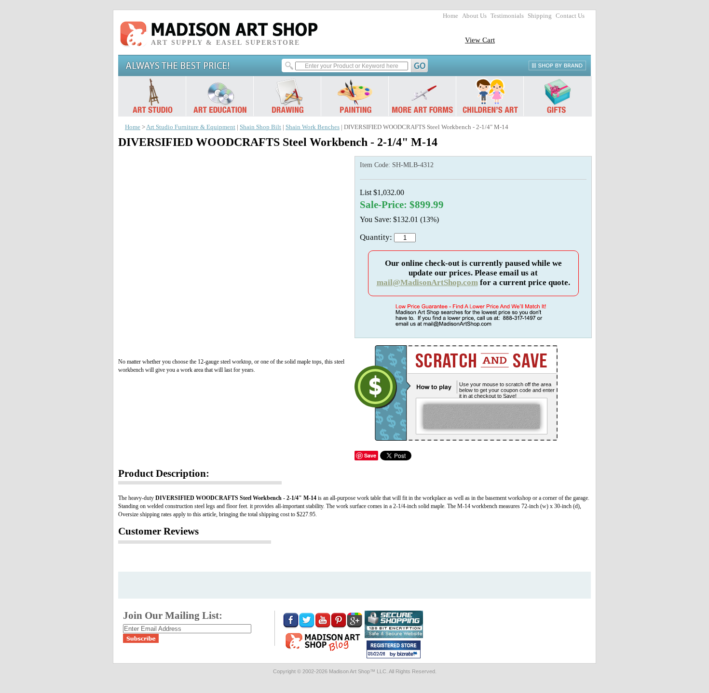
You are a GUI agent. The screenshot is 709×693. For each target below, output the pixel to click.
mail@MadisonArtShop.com (427, 282)
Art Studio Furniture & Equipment (190, 127)
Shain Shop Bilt (260, 127)
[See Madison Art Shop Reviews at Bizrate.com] (394, 649)
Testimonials (507, 16)
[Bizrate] (408, 654)
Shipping (540, 16)
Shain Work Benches (313, 127)
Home (450, 16)
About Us (474, 16)
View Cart (480, 40)
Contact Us (570, 16)
